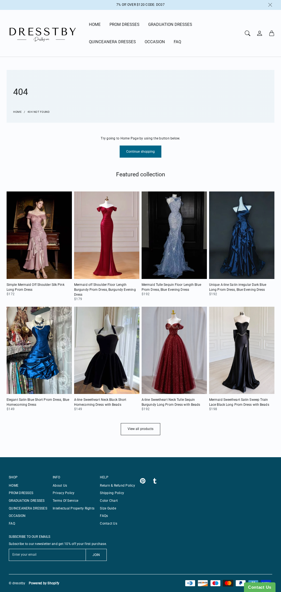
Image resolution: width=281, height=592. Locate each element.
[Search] (247, 33)
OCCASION (155, 41)
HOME (95, 24)
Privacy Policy (64, 493)
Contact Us (108, 523)
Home (17, 111)
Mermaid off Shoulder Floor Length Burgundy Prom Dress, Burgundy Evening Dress (105, 290)
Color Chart (109, 501)
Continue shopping (140, 152)
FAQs (104, 516)
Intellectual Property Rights (73, 508)
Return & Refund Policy (117, 485)
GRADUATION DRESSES (170, 24)
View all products (141, 429)
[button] (143, 481)
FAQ (177, 41)
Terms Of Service (65, 501)
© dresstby (17, 583)
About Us (60, 485)
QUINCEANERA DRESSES (112, 41)
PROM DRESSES (124, 24)
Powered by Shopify (44, 583)
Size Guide (108, 508)
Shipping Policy (112, 493)
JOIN (96, 555)
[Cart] (272, 33)
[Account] (260, 33)
